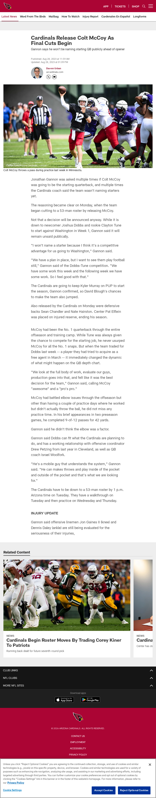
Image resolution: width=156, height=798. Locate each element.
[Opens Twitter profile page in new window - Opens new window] (48, 77)
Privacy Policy (78, 754)
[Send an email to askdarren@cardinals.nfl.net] (54, 77)
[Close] (150, 764)
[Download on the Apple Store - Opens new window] (64, 700)
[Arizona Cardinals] (78, 717)
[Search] (143, 6)
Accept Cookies (103, 790)
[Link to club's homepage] (7, 5)
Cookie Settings (12, 790)
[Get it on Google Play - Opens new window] (90, 701)
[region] (78, 778)
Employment (78, 742)
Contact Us (78, 736)
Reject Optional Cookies (134, 790)
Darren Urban (53, 68)
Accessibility (78, 748)
